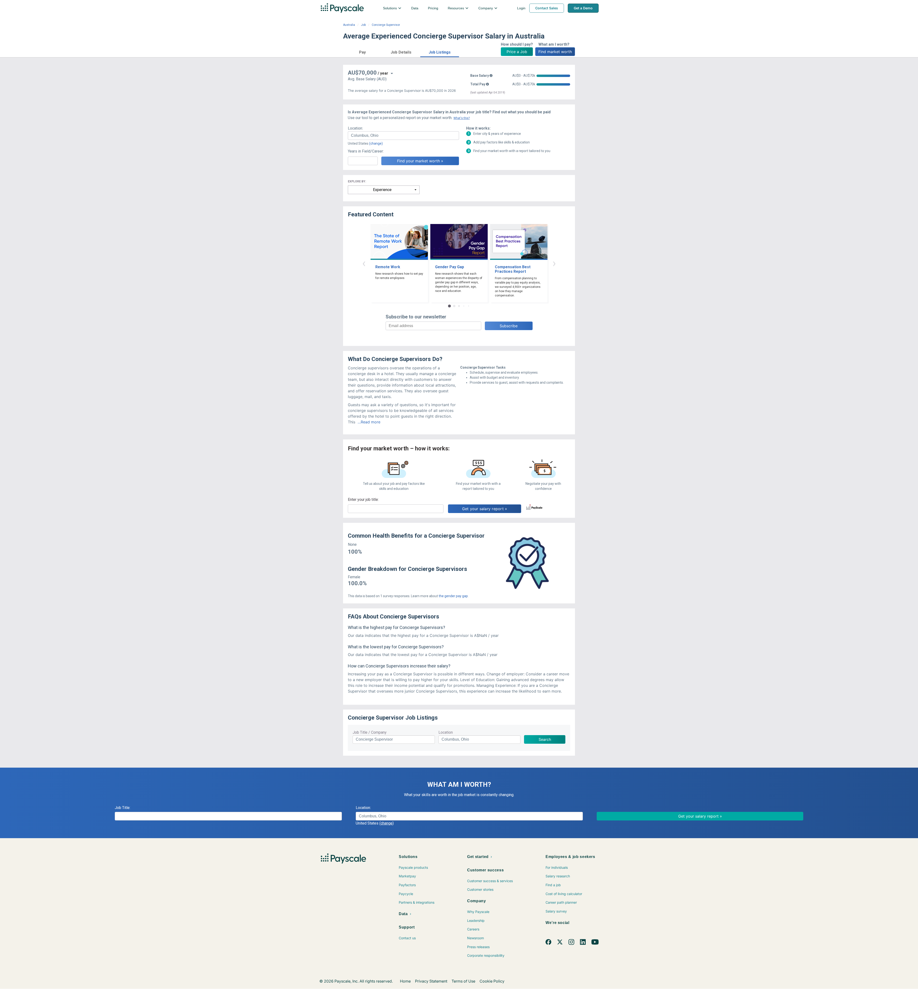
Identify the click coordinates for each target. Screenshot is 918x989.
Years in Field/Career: (366, 151)
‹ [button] (364, 263)
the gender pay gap (453, 596)
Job (363, 25)
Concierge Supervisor (386, 25)
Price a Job (517, 51)
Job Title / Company (370, 732)
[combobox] (403, 135)
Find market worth (555, 51)
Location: (355, 128)
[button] (362, 51)
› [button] (554, 263)
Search (545, 739)
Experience (382, 189)
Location (445, 732)
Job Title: (122, 807)
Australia (349, 25)
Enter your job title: (363, 499)
